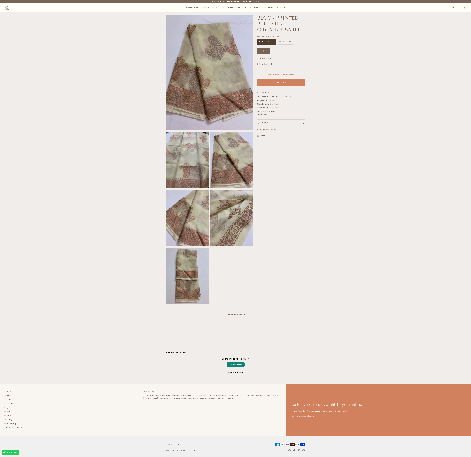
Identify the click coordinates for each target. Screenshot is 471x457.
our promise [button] (149, 391)
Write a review (235, 364)
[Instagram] (299, 450)
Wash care (265, 135)
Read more (262, 114)
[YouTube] (303, 450)
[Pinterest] (294, 450)
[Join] (465, 416)
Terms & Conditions (13, 427)
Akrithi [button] (8, 391)
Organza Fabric (268, 129)
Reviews (7, 411)
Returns (7, 415)
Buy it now (280, 82)
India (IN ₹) (173, 444)
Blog (6, 407)
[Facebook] (289, 450)
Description (263, 92)
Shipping (264, 122)
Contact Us (9, 403)
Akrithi (171, 450)
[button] (192, 7)
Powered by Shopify (191, 450)
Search (7, 395)
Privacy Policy (10, 423)
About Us (8, 399)
